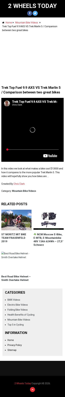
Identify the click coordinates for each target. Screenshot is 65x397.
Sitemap (12, 350)
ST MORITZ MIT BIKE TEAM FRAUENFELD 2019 (13, 238)
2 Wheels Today (32, 6)
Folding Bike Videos (18, 309)
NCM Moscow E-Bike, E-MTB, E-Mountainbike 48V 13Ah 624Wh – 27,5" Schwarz (48, 239)
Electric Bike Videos (18, 304)
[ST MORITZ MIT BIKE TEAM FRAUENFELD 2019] (16, 220)
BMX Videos (14, 299)
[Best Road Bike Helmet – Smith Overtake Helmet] (16, 262)
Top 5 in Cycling (16, 324)
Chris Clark (19, 183)
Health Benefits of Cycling (21, 314)
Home (9, 22)
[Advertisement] (32, 57)
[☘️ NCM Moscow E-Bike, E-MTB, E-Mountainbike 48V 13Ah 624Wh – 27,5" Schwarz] (49, 220)
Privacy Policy (15, 345)
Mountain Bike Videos (26, 22)
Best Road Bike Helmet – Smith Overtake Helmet (16, 278)
